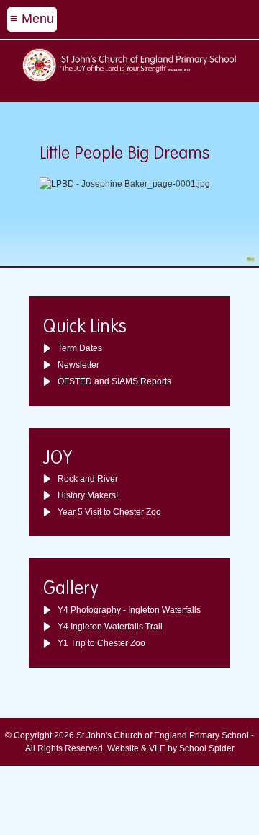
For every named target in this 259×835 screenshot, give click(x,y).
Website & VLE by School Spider (171, 748)
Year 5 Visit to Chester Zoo (109, 512)
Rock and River (88, 479)
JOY (58, 459)
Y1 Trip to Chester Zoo (101, 643)
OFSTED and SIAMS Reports (114, 381)
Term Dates (80, 348)
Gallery (71, 589)
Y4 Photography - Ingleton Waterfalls (129, 610)
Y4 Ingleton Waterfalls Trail (110, 627)
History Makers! (88, 495)
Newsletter (78, 365)
